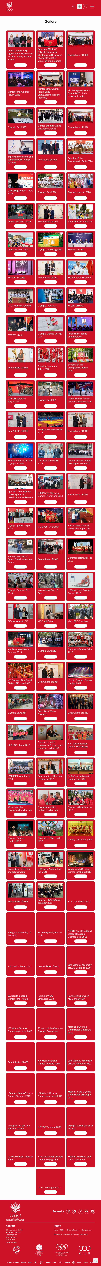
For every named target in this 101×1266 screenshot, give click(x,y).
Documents (84, 1234)
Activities (66, 1234)
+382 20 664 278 (11, 1235)
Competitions (86, 1230)
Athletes (57, 1234)
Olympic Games (72, 1230)
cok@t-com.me (11, 1242)
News (56, 1230)
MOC (61, 1230)
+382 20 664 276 (11, 1237)
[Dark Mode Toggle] (79, 6)
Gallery (76, 1234)
